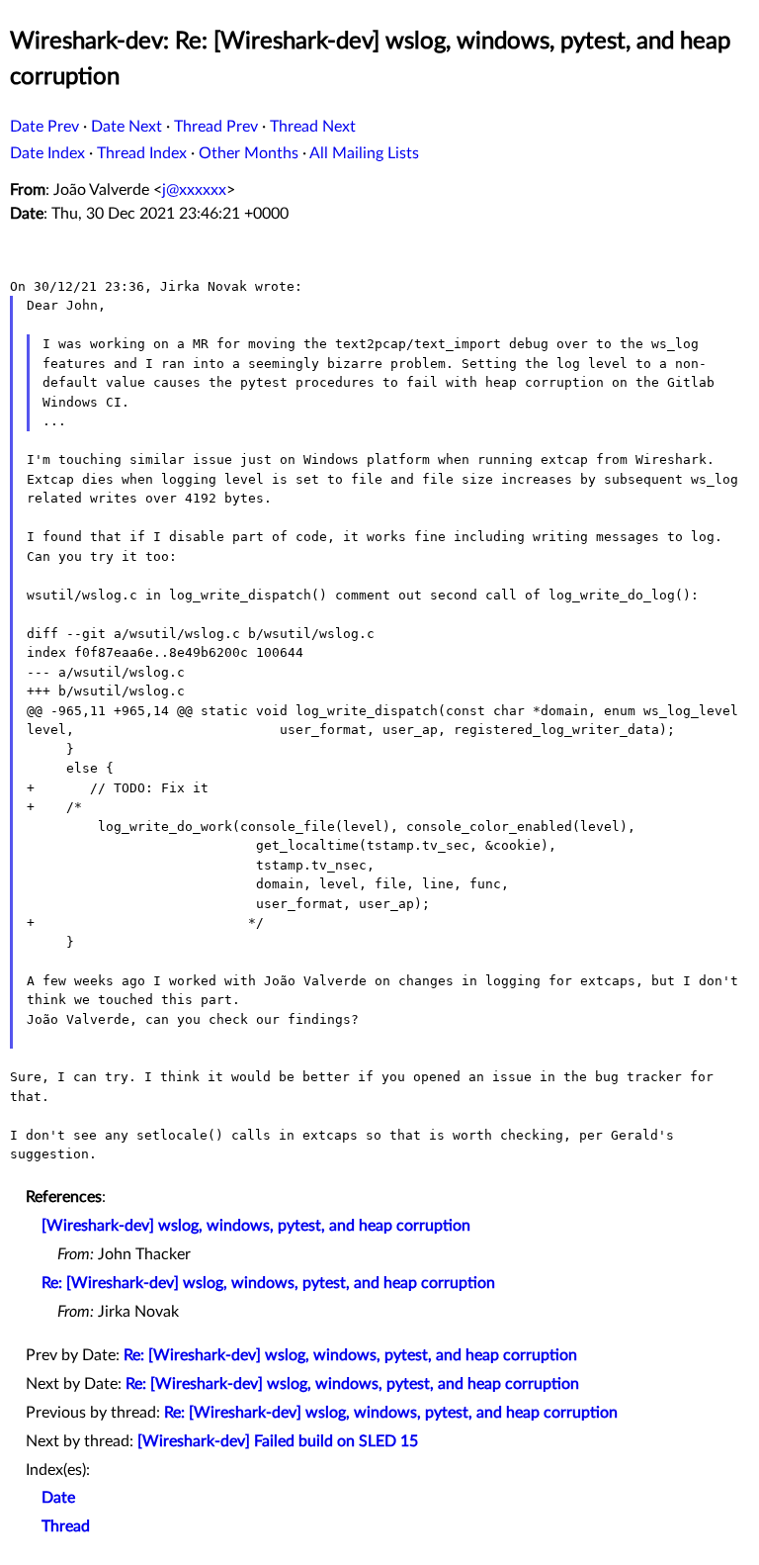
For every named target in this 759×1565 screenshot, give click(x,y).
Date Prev (44, 127)
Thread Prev (216, 127)
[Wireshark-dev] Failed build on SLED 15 (277, 1441)
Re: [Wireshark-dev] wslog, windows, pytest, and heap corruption (268, 1283)
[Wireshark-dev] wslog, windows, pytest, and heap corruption (256, 1226)
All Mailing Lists (364, 153)
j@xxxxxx (194, 190)
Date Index (47, 153)
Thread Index (142, 153)
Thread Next (313, 127)
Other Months (248, 153)
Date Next (126, 127)
